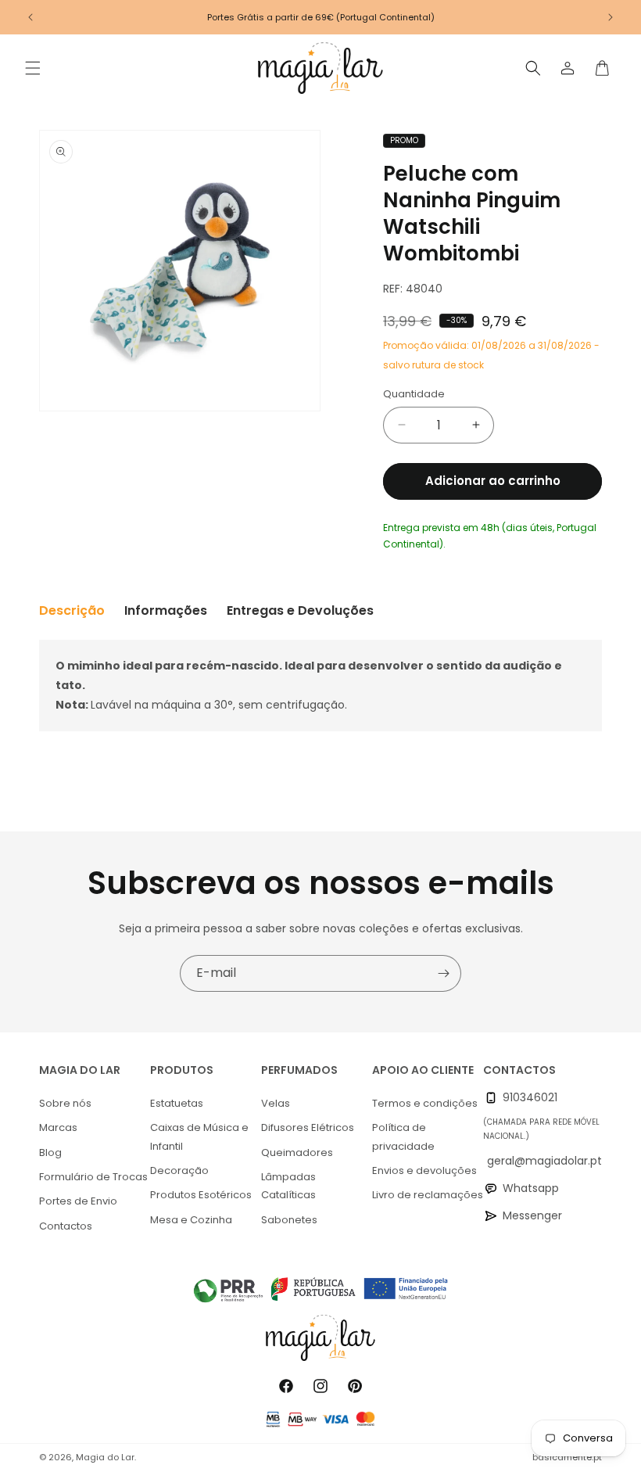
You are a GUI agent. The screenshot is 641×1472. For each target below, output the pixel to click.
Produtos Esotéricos (201, 1194)
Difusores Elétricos (307, 1127)
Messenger (532, 1215)
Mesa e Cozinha (191, 1219)
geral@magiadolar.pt (544, 1161)
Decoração (179, 1170)
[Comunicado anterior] (30, 17)
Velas (275, 1103)
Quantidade (414, 393)
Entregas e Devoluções (300, 610)
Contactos (65, 1226)
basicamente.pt (567, 1457)
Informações (165, 610)
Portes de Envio (78, 1201)
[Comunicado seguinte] (610, 17)
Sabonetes (289, 1219)
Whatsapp (531, 1188)
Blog (50, 1152)
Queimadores (297, 1152)
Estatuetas (176, 1103)
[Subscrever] (443, 973)
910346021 (530, 1097)
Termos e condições (425, 1103)
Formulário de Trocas (93, 1176)
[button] (33, 68)
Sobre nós (65, 1103)
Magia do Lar (105, 1457)
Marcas (58, 1127)
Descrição (72, 610)
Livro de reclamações (427, 1194)
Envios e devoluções (424, 1170)
